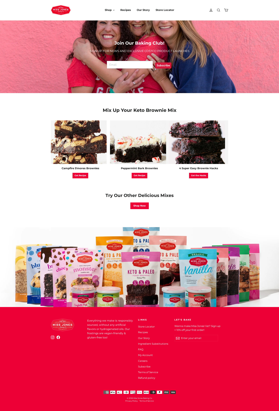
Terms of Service (148, 372)
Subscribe (163, 65)
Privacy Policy (131, 401)
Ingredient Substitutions (153, 343)
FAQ (140, 349)
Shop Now (139, 205)
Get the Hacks (198, 175)
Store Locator (165, 10)
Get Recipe (80, 175)
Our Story (143, 10)
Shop (108, 10)
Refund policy (146, 377)
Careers (142, 360)
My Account (145, 355)
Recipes (125, 10)
